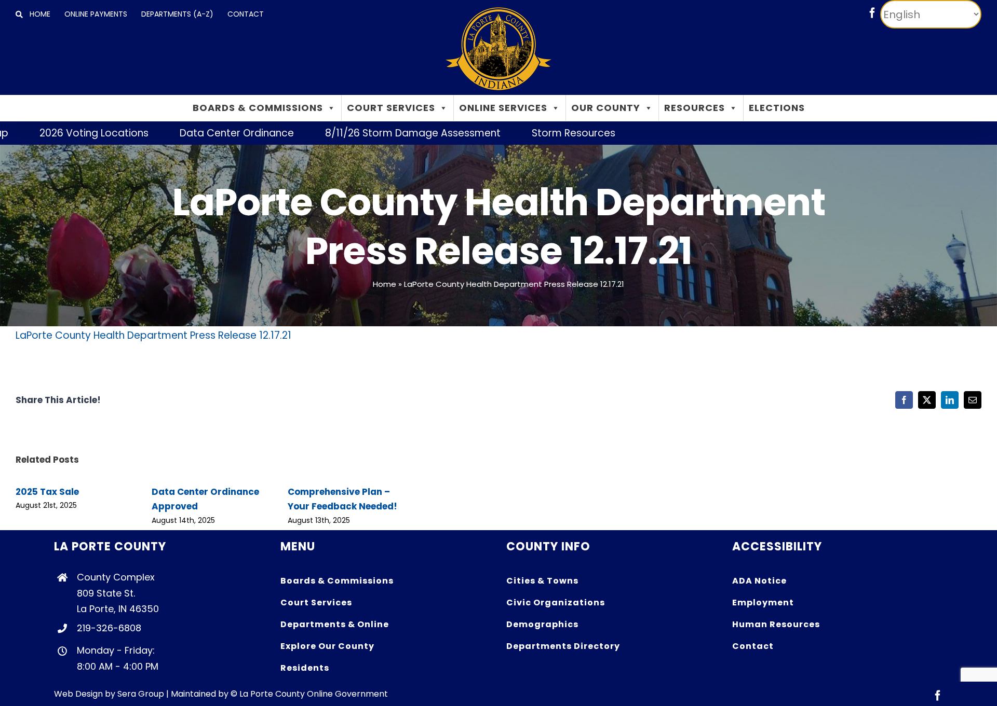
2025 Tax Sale (47, 492)
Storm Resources (544, 133)
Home (384, 284)
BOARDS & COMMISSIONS (258, 107)
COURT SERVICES (391, 107)
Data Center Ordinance (207, 133)
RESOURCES (694, 107)
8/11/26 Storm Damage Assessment (383, 133)
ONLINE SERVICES (503, 107)
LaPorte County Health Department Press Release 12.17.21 (153, 335)
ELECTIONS (777, 107)
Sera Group (140, 694)
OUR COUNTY (605, 107)
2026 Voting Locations (64, 133)
